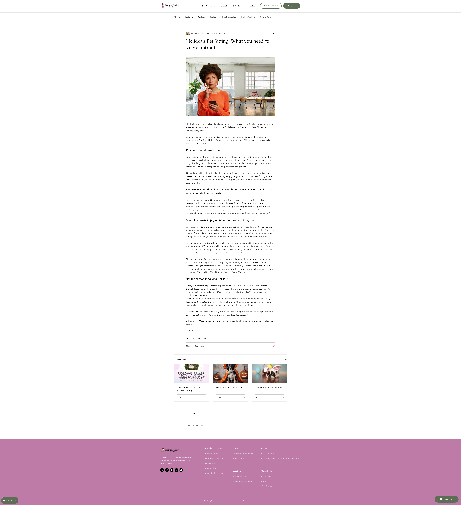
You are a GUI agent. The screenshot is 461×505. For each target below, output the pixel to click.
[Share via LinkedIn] (199, 338)
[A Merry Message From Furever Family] (191, 373)
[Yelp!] (162, 470)
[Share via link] (205, 338)
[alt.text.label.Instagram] (167, 470)
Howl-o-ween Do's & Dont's (230, 387)
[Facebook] (171, 470)
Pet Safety (189, 17)
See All (284, 359)
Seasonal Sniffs (265, 17)
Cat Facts (213, 17)
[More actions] (273, 33)
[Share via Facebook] (187, 338)
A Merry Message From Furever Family (188, 389)
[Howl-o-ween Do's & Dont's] (230, 373)
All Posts (177, 17)
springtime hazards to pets (268, 387)
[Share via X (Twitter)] (193, 338)
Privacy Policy (248, 501)
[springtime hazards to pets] (269, 373)
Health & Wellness (248, 17)
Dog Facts (201, 17)
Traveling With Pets (229, 17)
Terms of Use (237, 501)
